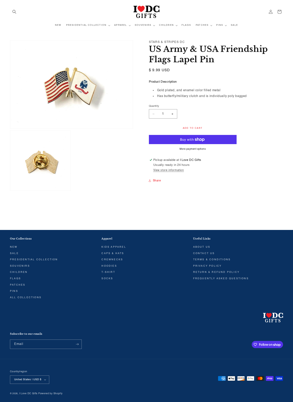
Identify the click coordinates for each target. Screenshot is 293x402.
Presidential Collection (34, 259)
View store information (168, 170)
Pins (14, 291)
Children (19, 272)
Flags (15, 278)
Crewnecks (112, 259)
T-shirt (108, 272)
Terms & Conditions (212, 259)
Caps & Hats (112, 253)
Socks (107, 278)
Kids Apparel (113, 247)
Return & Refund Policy (216, 272)
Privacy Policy (207, 266)
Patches (17, 285)
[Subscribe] (77, 344)
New (14, 247)
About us (201, 247)
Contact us (204, 253)
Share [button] (157, 180)
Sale (14, 253)
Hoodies (109, 266)
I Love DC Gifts (28, 393)
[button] (14, 11)
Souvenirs (20, 266)
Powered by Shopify (50, 393)
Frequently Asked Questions (221, 278)
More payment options (193, 149)
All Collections (25, 297)
